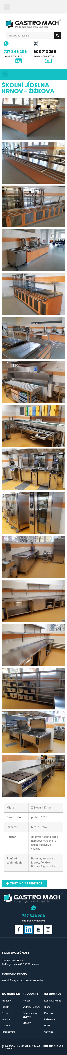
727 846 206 (15, 51)
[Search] (57, 35)
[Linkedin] (28, 929)
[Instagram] (48, 929)
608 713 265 (45, 51)
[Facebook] (19, 929)
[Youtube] (38, 929)
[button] (7, 7)
